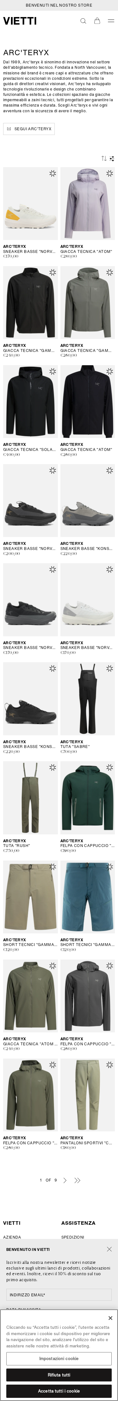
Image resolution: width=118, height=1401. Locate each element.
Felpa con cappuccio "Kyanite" (87, 845)
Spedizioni (72, 1237)
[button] (83, 21)
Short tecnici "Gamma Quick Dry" (87, 944)
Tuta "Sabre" (75, 746)
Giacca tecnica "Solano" (30, 449)
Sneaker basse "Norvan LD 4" (30, 251)
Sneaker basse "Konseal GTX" (87, 548)
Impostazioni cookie (59, 1359)
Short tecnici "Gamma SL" (30, 944)
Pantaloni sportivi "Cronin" (87, 1143)
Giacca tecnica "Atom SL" (30, 1044)
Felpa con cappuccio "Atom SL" (87, 1044)
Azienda (12, 1237)
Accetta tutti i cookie (59, 1391)
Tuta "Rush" (16, 845)
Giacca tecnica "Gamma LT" (30, 350)
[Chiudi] (109, 1249)
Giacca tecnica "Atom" (86, 251)
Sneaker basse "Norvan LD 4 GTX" (30, 548)
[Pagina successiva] (65, 1180)
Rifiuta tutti (59, 1375)
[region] (59, 1355)
